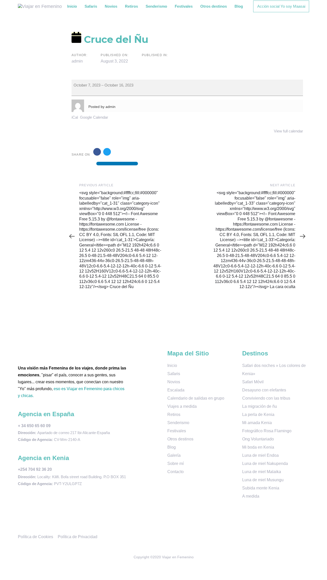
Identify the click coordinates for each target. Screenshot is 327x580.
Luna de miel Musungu (263, 480)
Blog (171, 447)
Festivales (176, 431)
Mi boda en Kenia (258, 447)
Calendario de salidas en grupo (195, 398)
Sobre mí (175, 463)
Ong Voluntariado (258, 439)
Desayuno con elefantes (264, 390)
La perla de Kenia (258, 414)
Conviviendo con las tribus (266, 398)
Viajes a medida (182, 406)
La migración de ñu (259, 406)
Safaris (173, 374)
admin (77, 61)
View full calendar (288, 131)
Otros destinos (180, 439)
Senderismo (178, 423)
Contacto (175, 472)
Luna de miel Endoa (260, 455)
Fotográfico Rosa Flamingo (266, 431)
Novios (173, 382)
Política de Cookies (35, 537)
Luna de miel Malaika (261, 472)
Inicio (172, 365)
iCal (75, 117)
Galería (174, 455)
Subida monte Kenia (260, 488)
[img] (117, 157)
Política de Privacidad (77, 537)
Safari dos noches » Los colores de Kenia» (274, 369)
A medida (250, 496)
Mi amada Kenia (257, 423)
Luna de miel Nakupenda (265, 463)
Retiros (173, 414)
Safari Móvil (253, 382)
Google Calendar (94, 117)
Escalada (175, 390)
